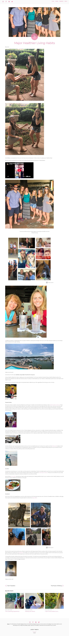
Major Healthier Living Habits (34, 43)
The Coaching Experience (12, 611)
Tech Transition (11, 585)
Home (53, 1)
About (66, 1)
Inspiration (61, 1)
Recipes (56, 1)
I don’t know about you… (52, 611)
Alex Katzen (34, 631)
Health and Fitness (8, 609)
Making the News (30, 611)
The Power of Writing (56, 585)
